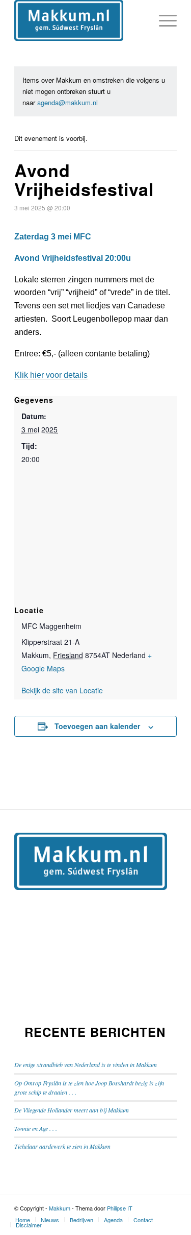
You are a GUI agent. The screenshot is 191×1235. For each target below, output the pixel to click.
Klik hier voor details (51, 375)
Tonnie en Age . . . (35, 1128)
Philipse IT (119, 1208)
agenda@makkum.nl (67, 102)
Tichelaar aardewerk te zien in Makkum (62, 1146)
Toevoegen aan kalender (97, 726)
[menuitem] (22, 1219)
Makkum (59, 1208)
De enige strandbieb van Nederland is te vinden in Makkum (85, 1064)
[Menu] (163, 20)
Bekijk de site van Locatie (62, 690)
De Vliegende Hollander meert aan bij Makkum (71, 1110)
